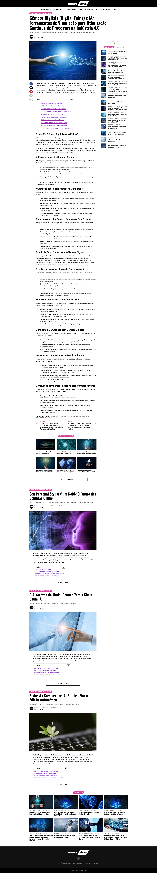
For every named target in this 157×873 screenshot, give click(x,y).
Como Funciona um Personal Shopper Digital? (47, 571)
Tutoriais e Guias (99, 9)
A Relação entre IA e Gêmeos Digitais (52, 106)
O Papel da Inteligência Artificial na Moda (46, 668)
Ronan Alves (40, 37)
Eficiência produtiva (51, 417)
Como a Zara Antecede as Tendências (45, 670)
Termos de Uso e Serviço (91, 863)
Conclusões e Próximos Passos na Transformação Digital (58, 128)
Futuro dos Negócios (45, 9)
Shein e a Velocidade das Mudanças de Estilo (47, 672)
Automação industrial (68, 416)
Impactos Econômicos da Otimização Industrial (54, 125)
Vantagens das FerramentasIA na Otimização (54, 108)
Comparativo (40, 417)
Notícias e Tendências (111, 9)
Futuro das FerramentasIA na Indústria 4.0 (53, 120)
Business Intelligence (82, 416)
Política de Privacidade (65, 863)
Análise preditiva (55, 416)
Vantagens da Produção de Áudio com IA (46, 773)
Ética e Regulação (71, 9)
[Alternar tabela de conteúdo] (71, 99)
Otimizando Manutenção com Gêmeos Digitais (54, 122)
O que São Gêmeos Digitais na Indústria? (53, 103)
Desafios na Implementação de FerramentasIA (54, 117)
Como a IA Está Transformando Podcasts (46, 771)
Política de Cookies (78, 863)
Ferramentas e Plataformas (85, 9)
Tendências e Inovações (59, 9)
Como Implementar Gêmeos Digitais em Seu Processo (56, 111)
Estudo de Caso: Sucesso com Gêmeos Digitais (54, 114)
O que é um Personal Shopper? (43, 569)
